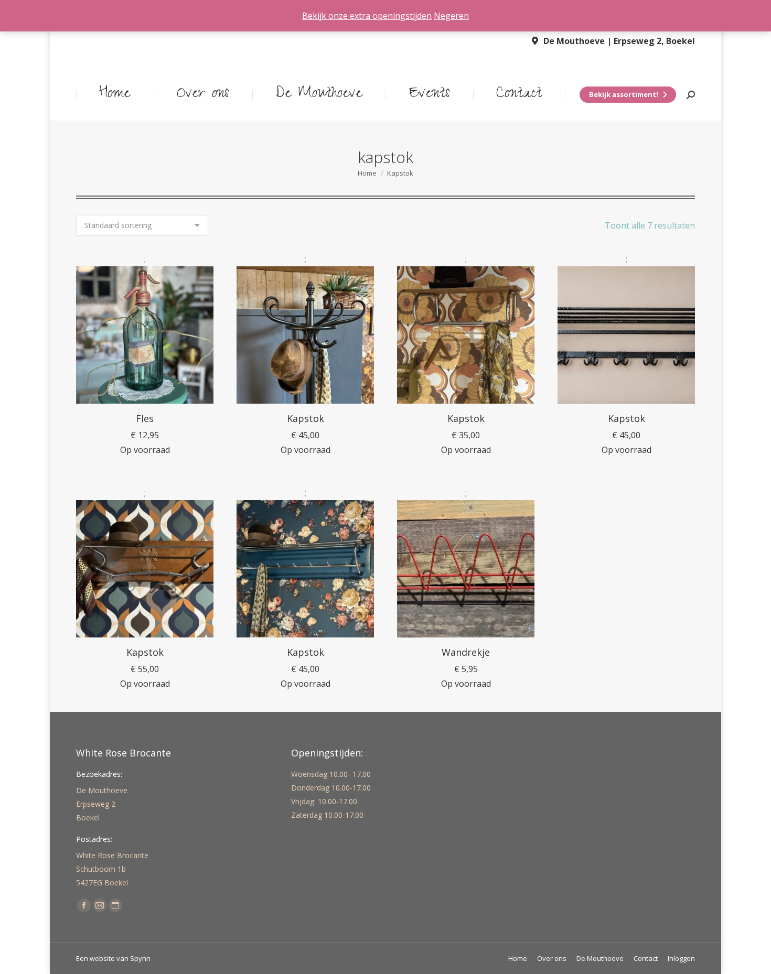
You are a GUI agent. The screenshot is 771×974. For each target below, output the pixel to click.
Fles (145, 418)
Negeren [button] (451, 15)
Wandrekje (466, 652)
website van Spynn (120, 958)
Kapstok (305, 418)
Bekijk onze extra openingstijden (367, 15)
